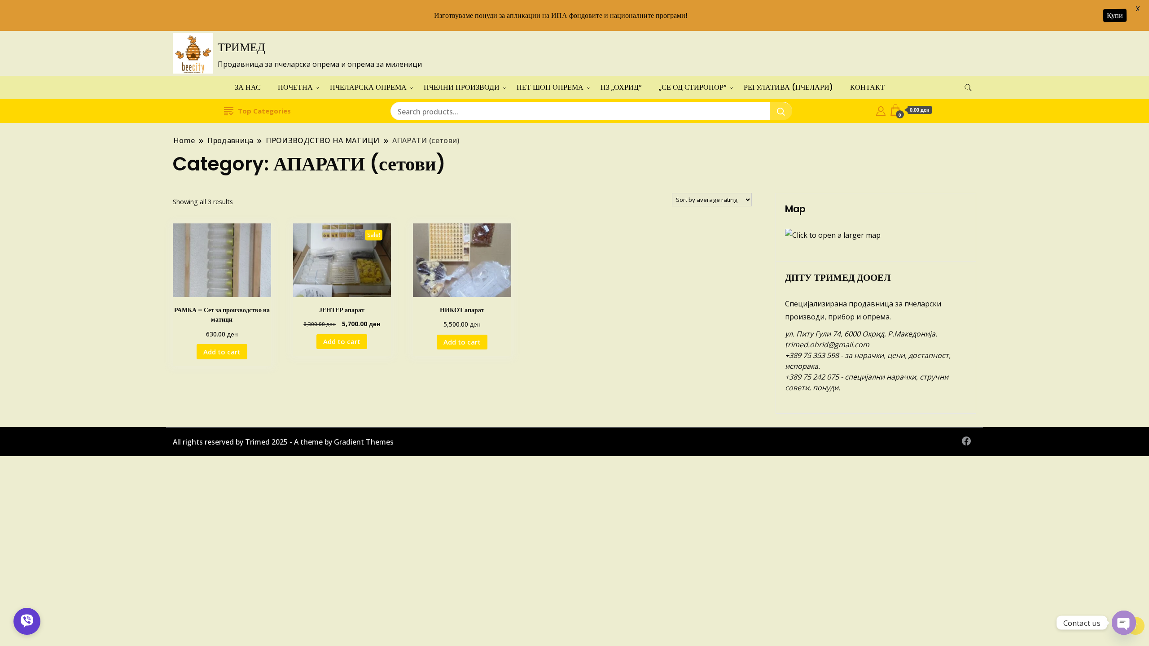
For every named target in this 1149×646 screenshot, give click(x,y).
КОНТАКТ (867, 87)
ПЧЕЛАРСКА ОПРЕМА (368, 87)
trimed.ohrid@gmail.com (827, 344)
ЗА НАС (248, 87)
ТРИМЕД (241, 47)
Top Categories (264, 110)
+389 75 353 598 (812, 355)
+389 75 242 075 (812, 377)
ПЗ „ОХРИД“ (621, 87)
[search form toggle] (968, 87)
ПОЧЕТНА (295, 87)
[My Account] (881, 110)
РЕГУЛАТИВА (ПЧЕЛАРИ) (788, 87)
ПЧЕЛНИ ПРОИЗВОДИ (462, 87)
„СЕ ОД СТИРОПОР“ (693, 87)
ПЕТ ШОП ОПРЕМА (550, 87)
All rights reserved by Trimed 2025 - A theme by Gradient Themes (283, 442)
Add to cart (222, 351)
